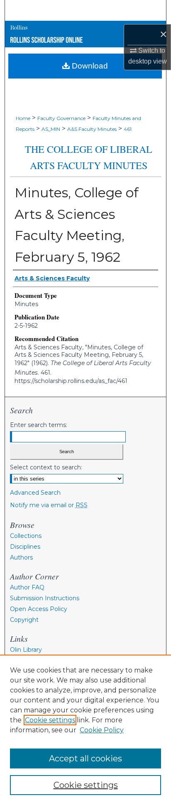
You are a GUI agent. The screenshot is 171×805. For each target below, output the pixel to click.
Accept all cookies (85, 758)
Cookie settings (50, 720)
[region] (85, 730)
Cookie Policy (102, 730)
